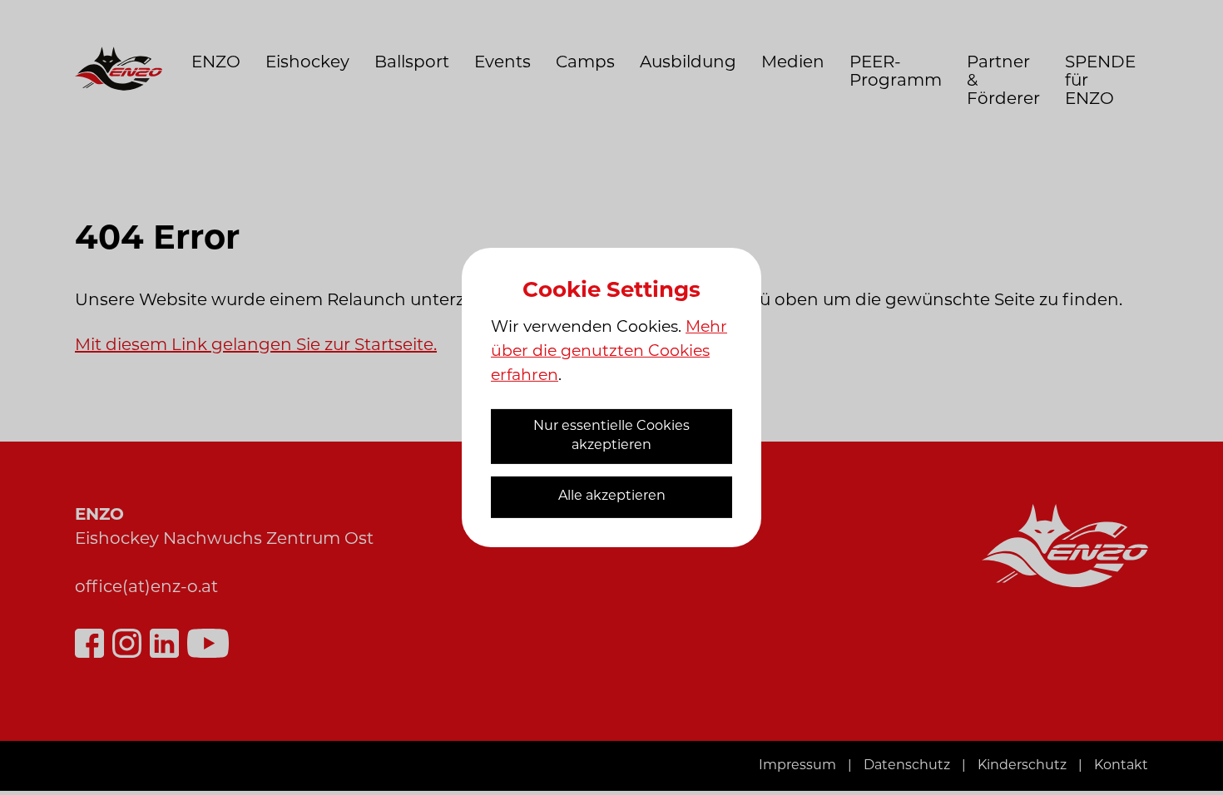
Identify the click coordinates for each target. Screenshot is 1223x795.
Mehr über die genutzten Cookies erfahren (609, 352)
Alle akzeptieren (612, 496)
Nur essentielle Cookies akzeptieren (611, 436)
